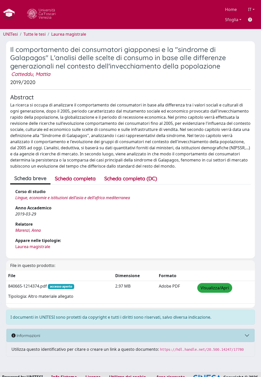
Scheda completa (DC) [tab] (130, 178)
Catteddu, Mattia (30, 74)
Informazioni (28, 335)
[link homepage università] (41, 14)
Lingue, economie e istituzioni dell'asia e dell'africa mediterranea (72, 197)
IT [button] (250, 9)
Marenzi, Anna (28, 230)
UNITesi (10, 34)
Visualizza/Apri (215, 288)
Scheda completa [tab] (75, 178)
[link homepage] (11, 14)
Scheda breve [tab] (30, 178)
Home (231, 9)
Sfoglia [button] (231, 19)
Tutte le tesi (34, 34)
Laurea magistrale (68, 34)
